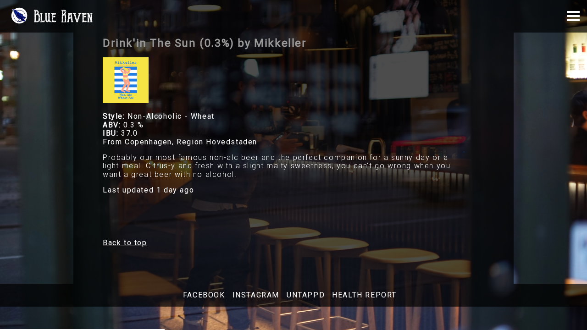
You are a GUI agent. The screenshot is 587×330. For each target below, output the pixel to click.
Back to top (125, 242)
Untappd (306, 295)
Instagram (256, 295)
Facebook (204, 295)
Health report (364, 295)
